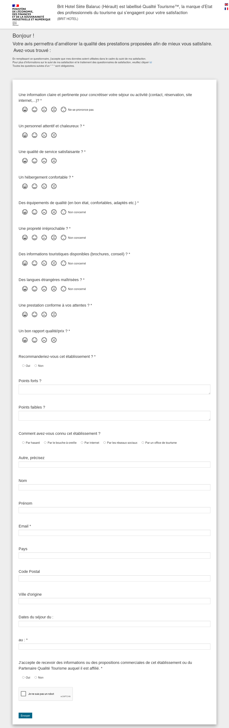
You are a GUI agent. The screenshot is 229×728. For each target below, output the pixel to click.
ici (151, 62)
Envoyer (25, 715)
